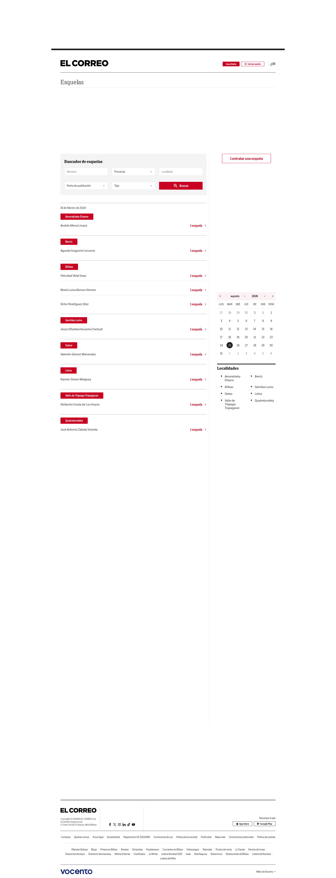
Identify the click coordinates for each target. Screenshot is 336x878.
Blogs (94, 849)
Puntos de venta (224, 849)
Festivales (207, 849)
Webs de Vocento (264, 871)
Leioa (68, 370)
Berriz (69, 241)
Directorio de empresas (99, 854)
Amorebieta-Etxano (76, 216)
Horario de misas (256, 849)
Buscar (184, 186)
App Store (244, 823)
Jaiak (188, 854)
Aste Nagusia (200, 854)
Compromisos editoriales (241, 837)
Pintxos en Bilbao (108, 849)
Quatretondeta (74, 420)
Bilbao (69, 267)
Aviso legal (98, 837)
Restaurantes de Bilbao (237, 854)
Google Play (266, 823)
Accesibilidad (113, 837)
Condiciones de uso (163, 837)
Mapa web (220, 837)
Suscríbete (231, 64)
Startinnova (216, 854)
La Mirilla (153, 854)
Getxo (68, 345)
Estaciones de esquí (75, 854)
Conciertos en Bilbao (173, 849)
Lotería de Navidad (261, 854)
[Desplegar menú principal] (273, 64)
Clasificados (139, 854)
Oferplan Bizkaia (79, 849)
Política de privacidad (186, 837)
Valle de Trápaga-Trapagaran (81, 395)
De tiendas (137, 849)
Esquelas (72, 82)
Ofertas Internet (122, 854)
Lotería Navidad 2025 (171, 854)
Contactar (66, 837)
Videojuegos (192, 849)
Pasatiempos (152, 849)
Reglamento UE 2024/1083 (136, 837)
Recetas (125, 849)
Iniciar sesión (254, 64)
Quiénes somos (81, 837)
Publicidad (206, 837)
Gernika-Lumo (73, 320)
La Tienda (240, 849)
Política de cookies (266, 837)
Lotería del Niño (168, 858)
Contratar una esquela (246, 158)
